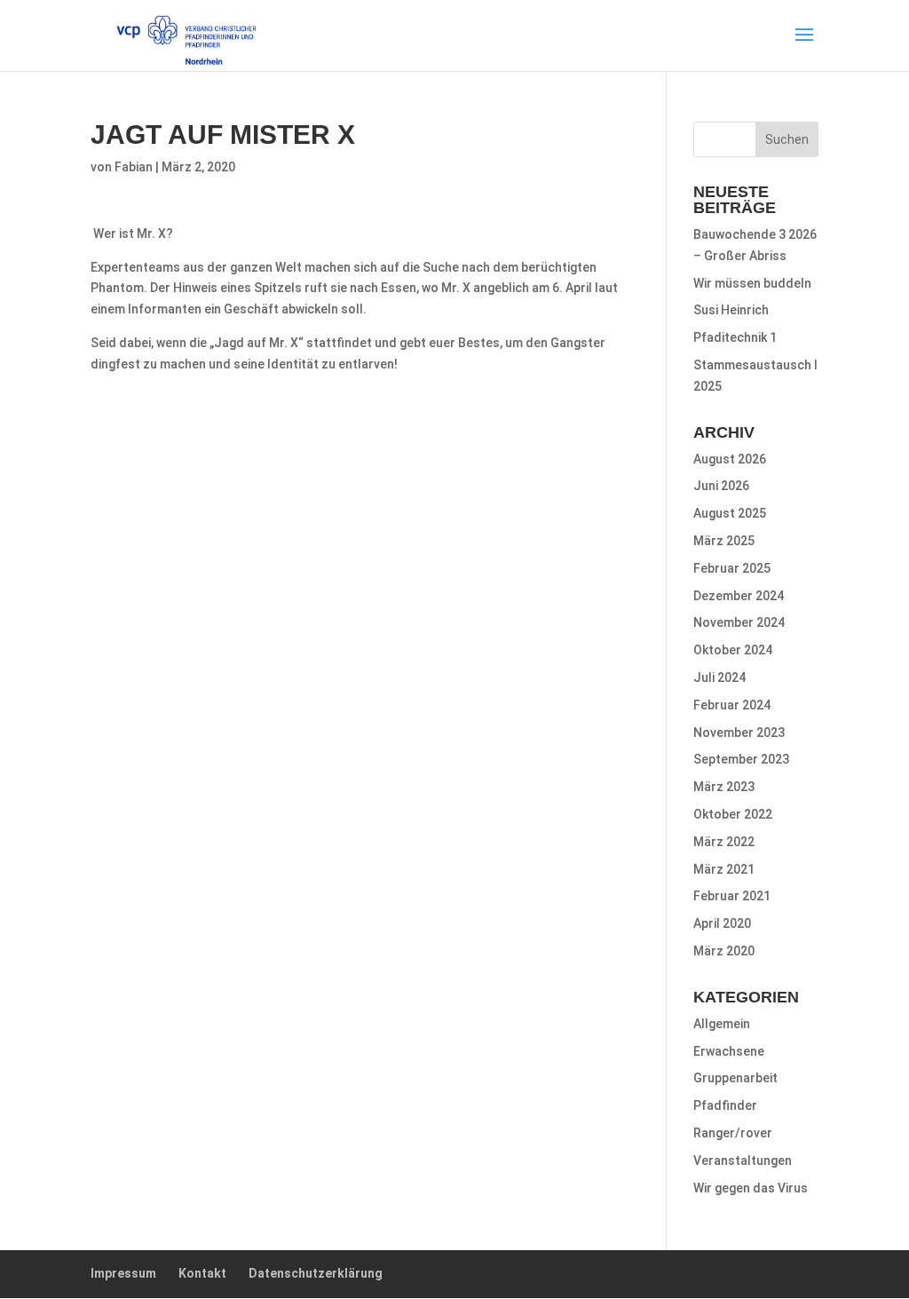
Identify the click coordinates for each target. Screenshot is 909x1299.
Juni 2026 (721, 486)
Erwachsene (728, 1051)
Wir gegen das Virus (750, 1188)
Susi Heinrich (731, 310)
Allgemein (721, 1024)
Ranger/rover (732, 1133)
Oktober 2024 (732, 650)
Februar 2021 (732, 896)
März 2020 (724, 951)
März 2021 (724, 869)
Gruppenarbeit (735, 1078)
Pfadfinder (725, 1105)
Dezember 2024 (738, 596)
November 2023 (739, 732)
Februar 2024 (732, 705)
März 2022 (724, 842)
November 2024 (739, 622)
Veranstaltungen (742, 1160)
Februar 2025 (732, 568)
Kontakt (202, 1273)
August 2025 (729, 513)
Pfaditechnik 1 (735, 337)
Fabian (134, 167)
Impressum (123, 1273)
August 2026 (729, 459)
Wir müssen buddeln (752, 283)
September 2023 (741, 759)
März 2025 (724, 541)
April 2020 (722, 923)
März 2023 (724, 787)
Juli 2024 (719, 677)
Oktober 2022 (732, 814)
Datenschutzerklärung (316, 1273)
